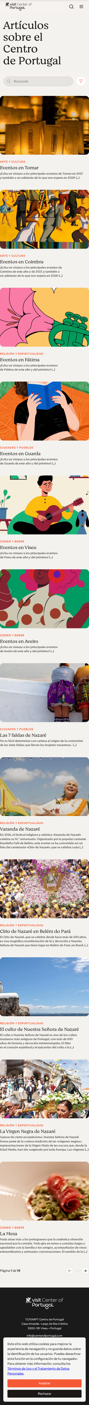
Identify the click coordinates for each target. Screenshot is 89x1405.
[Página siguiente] (85, 1270)
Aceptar (44, 1383)
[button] (81, 6)
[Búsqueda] (71, 6)
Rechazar (44, 1393)
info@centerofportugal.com (45, 1336)
